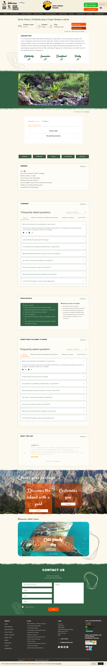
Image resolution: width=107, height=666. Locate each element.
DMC (59, 635)
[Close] (105, 663)
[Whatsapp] (86, 5)
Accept (100, 663)
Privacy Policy (58, 663)
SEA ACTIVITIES (7, 632)
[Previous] (25, 453)
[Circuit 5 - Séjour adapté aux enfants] (53, 554)
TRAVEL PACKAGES (7, 634)
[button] (14, 13)
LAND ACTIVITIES (7, 629)
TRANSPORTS (7, 643)
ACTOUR (6, 645)
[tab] (25, 217)
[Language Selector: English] (102, 8)
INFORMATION (7, 648)
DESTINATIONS (7, 626)
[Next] (82, 453)
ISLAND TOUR (7, 637)
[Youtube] (64, 647)
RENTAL (6, 640)
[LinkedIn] (67, 647)
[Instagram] (59, 647)
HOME (6, 624)
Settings (94, 663)
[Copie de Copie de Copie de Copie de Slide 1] (54, 461)
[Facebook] (62, 647)
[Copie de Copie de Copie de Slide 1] (52, 461)
